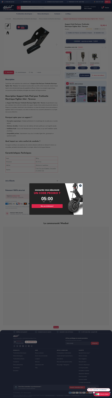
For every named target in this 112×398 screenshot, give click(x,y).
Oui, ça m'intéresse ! (47, 206)
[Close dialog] (80, 185)
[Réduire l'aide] (94, 392)
